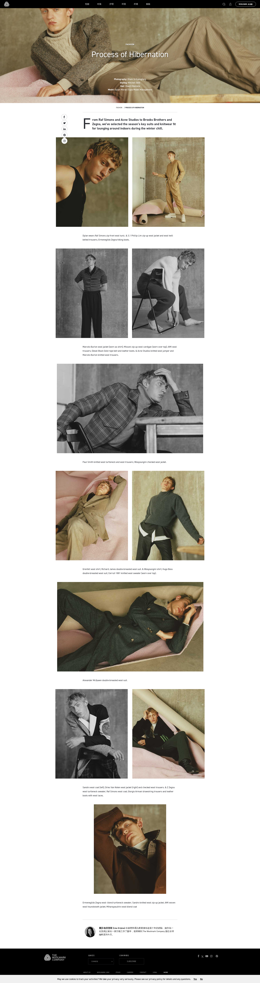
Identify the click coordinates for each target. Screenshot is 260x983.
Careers (130, 972)
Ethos (118, 972)
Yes (195, 979)
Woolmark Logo (103, 972)
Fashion (119, 108)
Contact (143, 972)
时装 (99, 4)
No (201, 979)
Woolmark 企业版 (246, 4)
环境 (124, 4)
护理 (112, 4)
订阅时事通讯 (124, 955)
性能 (87, 4)
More (166, 972)
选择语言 (91, 955)
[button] (224, 4)
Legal (155, 972)
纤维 (136, 4)
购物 (148, 4)
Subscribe (131, 961)
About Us (86, 972)
